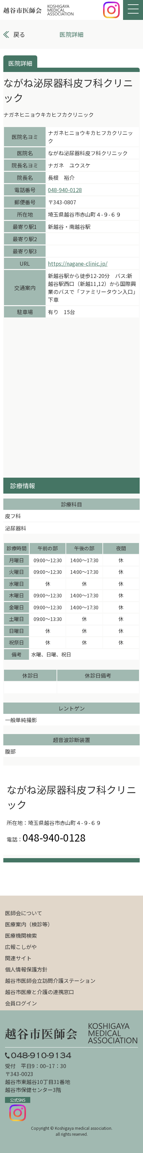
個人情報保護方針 (26, 969)
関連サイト (18, 958)
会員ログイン (21, 1003)
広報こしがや (21, 947)
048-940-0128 (65, 190)
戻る (19, 34)
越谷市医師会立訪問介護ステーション (50, 980)
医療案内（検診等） (29, 924)
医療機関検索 (21, 935)
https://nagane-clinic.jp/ (77, 263)
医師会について (23, 913)
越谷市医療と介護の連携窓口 (39, 992)
